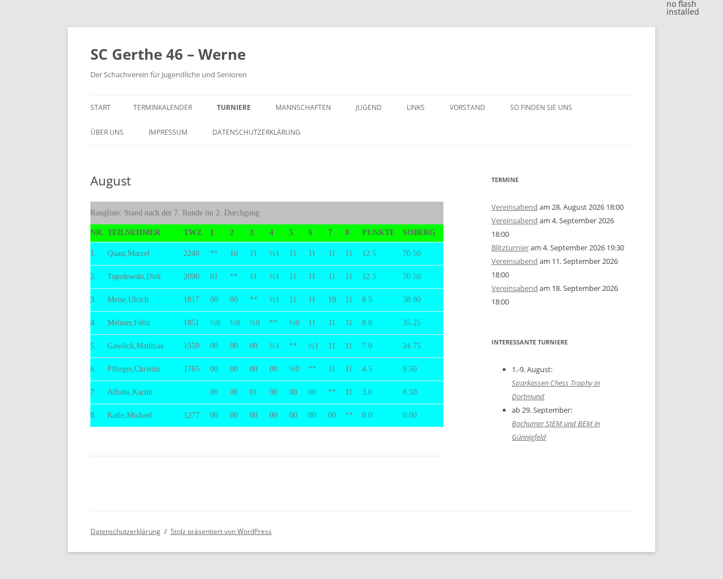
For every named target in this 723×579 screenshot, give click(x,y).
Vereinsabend (514, 207)
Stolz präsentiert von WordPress (221, 531)
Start (100, 107)
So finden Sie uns (541, 107)
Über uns (107, 132)
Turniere (234, 107)
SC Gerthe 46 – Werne (168, 54)
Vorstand (467, 107)
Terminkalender (162, 107)
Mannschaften (303, 107)
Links (416, 107)
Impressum (168, 132)
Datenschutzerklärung (256, 132)
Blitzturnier (510, 247)
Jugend (369, 107)
